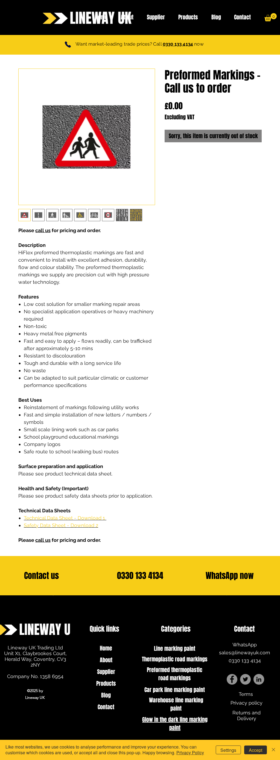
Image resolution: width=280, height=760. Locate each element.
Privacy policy (246, 703)
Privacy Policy (190, 752)
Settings (228, 750)
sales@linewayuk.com (244, 652)
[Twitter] (245, 679)
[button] (270, 17)
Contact (106, 707)
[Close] (273, 750)
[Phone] (68, 44)
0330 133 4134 (178, 44)
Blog (106, 695)
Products (106, 683)
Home (106, 648)
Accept (255, 750)
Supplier (106, 672)
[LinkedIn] (258, 679)
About (106, 660)
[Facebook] (232, 679)
